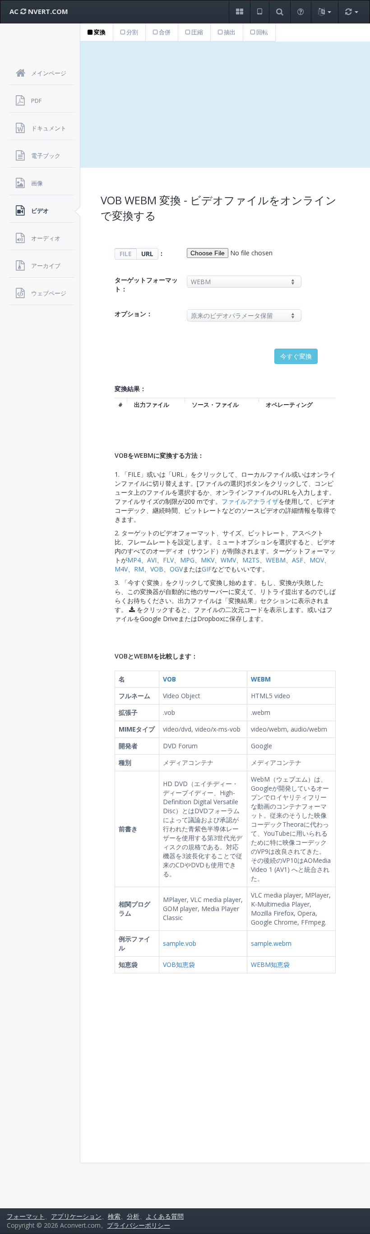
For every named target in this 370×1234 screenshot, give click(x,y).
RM (139, 569)
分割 (131, 32)
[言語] (324, 12)
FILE (126, 253)
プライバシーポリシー (138, 1225)
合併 (164, 32)
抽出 (229, 32)
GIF (207, 569)
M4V (121, 569)
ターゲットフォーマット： (146, 284)
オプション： (134, 313)
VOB (156, 569)
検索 (114, 1216)
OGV (176, 569)
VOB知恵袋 (179, 964)
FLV (168, 560)
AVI (152, 560)
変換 (99, 32)
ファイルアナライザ (250, 501)
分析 (133, 1216)
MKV (207, 560)
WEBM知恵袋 (270, 964)
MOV (317, 560)
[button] (239, 12)
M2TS (250, 560)
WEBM (276, 560)
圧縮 (196, 32)
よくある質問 (165, 1216)
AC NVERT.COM (38, 11)
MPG (187, 560)
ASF (297, 560)
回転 (261, 32)
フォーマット (26, 1216)
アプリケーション (76, 1216)
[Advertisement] (225, 104)
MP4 (134, 560)
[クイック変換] (351, 12)
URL (147, 253)
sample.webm (271, 943)
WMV (228, 560)
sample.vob (179, 943)
